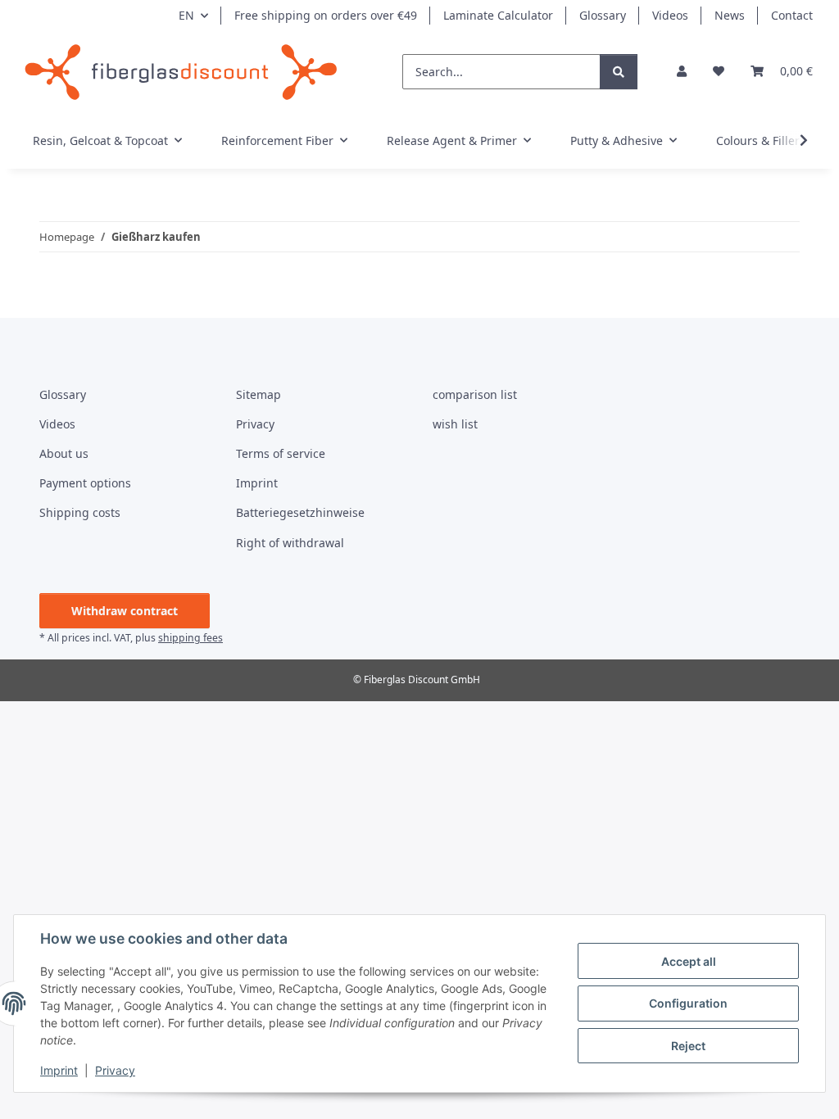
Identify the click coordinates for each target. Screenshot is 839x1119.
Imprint (59, 1070)
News (729, 15)
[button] (682, 71)
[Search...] (618, 71)
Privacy (115, 1070)
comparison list (475, 394)
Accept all (688, 961)
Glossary (602, 15)
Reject (688, 1046)
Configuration (688, 1003)
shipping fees (190, 638)
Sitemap (258, 394)
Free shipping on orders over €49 (325, 15)
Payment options (85, 483)
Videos (670, 15)
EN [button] (186, 15)
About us (63, 453)
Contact (792, 15)
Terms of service (280, 453)
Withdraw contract (124, 610)
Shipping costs (79, 512)
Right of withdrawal (290, 542)
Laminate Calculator (498, 15)
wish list (455, 424)
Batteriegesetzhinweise (300, 512)
